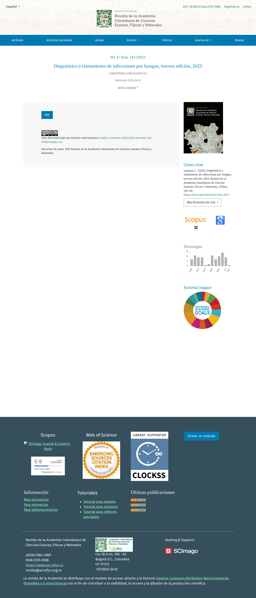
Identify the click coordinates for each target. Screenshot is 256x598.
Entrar (247, 6)
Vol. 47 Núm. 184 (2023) (128, 57)
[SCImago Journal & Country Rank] (48, 446)
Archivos (17, 40)
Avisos (99, 40)
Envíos (131, 40)
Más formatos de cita (201, 202)
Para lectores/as (36, 500)
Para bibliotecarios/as (41, 510)
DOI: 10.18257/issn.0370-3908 (202, 6)
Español (14, 6)
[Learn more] (201, 389)
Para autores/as (36, 505)
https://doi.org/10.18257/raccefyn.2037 (206, 194)
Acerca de (202, 40)
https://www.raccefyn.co (44, 565)
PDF (47, 115)
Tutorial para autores (99, 502)
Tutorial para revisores (100, 507)
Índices (167, 40)
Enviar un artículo (201, 436)
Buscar (239, 40)
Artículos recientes (59, 40)
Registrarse (232, 6)
